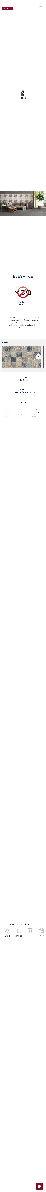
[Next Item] (40, 203)
